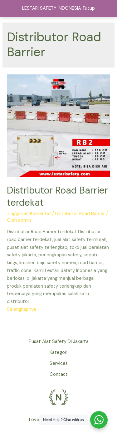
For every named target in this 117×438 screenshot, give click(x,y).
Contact (59, 374)
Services (59, 363)
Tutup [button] (88, 8)
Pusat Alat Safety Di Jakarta (59, 342)
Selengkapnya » (23, 309)
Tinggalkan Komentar (29, 214)
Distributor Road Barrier (80, 214)
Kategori (58, 352)
